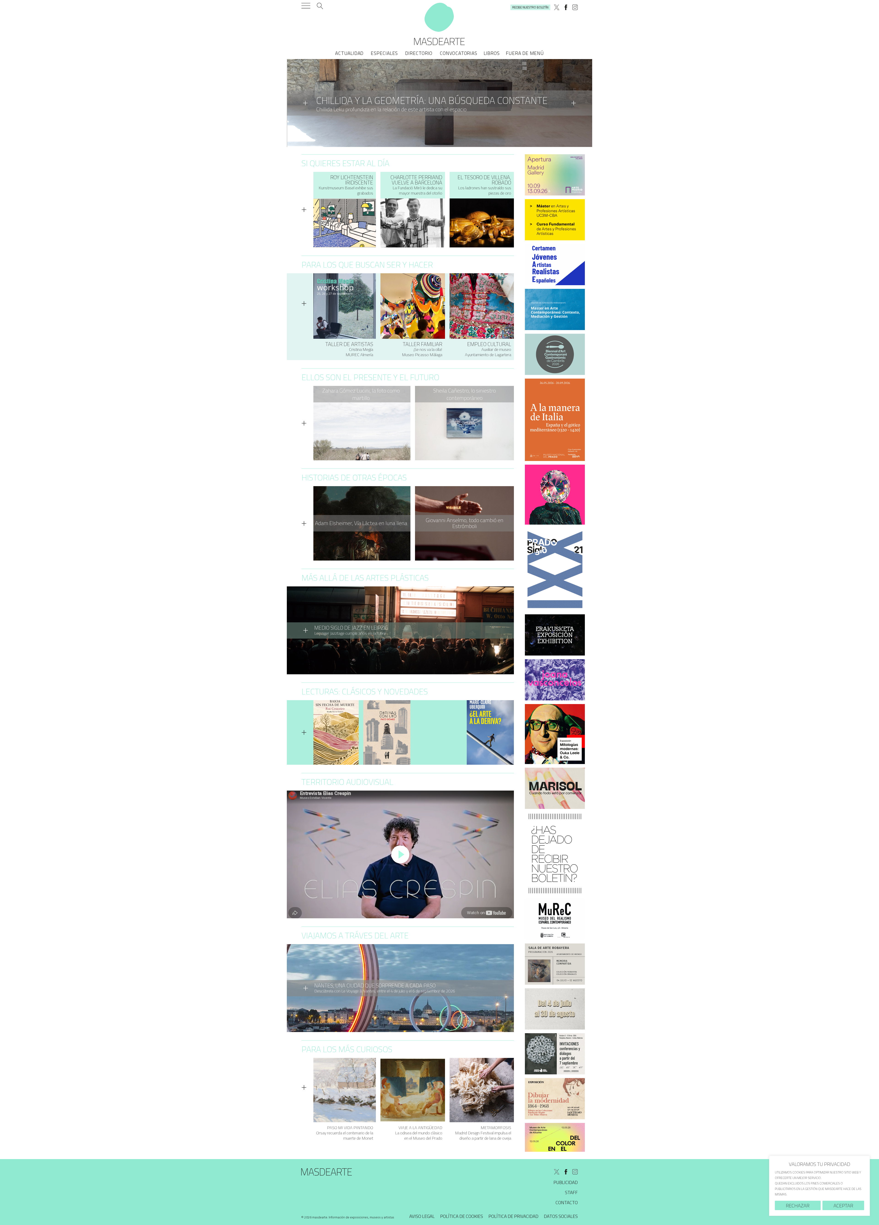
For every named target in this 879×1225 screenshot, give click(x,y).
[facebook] (566, 7)
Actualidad (349, 53)
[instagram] (575, 7)
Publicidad (565, 1182)
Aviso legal (422, 1216)
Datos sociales (561, 1216)
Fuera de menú (525, 53)
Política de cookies (461, 1216)
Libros (492, 53)
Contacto (567, 1202)
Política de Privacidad (513, 1216)
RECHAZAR (797, 1205)
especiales (384, 53)
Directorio (418, 53)
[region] (819, 1186)
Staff (571, 1192)
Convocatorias (458, 53)
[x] (556, 7)
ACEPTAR (843, 1205)
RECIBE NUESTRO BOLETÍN (530, 7)
